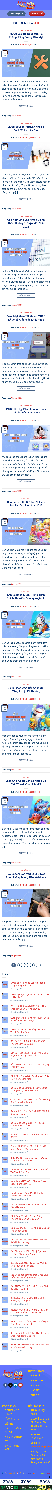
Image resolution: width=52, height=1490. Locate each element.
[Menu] (3, 4)
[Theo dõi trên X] (10, 1385)
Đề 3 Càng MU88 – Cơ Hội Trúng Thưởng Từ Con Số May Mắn (26, 1217)
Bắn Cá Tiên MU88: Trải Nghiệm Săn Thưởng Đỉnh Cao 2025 (26, 503)
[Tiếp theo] (38, 965)
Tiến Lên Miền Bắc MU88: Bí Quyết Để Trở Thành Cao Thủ (28, 1171)
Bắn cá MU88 (26, 499)
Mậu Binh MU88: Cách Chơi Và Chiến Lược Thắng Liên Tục (28, 1182)
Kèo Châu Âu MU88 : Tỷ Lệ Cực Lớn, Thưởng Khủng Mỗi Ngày (28, 1252)
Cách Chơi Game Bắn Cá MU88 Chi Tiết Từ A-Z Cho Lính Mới (26, 782)
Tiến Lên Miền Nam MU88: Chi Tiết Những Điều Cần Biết (27, 1194)
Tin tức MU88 (26, 30)
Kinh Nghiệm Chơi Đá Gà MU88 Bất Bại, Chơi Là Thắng (29, 1112)
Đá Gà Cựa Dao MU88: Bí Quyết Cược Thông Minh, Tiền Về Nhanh (26, 875)
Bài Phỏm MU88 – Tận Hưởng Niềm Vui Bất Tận (30, 1136)
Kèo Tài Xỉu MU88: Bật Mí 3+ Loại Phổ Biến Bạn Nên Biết (29, 1287)
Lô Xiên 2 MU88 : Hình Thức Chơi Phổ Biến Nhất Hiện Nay (28, 1241)
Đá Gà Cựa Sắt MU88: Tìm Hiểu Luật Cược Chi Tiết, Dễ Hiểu (28, 1124)
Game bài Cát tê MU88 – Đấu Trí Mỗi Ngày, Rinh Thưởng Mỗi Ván (28, 1147)
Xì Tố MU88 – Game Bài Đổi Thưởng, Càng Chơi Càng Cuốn (28, 1159)
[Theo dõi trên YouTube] (20, 1385)
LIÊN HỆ (9, 1423)
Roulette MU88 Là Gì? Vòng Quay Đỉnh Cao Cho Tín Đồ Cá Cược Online (29, 1311)
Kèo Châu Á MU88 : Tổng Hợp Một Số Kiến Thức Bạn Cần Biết (28, 1264)
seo (36, 23)
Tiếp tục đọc (26, 106)
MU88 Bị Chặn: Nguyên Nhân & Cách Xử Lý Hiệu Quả (26, 128)
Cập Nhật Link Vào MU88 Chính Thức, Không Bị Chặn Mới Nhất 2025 (26, 223)
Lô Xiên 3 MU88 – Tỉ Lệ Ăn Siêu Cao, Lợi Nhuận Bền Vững (30, 1229)
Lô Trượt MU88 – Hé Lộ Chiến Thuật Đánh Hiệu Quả (28, 1206)
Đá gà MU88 (26, 870)
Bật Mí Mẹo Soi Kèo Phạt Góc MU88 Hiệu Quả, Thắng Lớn (28, 1299)
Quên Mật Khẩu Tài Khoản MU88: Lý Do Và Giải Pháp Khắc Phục (26, 318)
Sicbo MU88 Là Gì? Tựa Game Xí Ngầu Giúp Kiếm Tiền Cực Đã (29, 1322)
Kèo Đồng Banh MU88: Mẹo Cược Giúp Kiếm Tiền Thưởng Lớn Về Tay (29, 1276)
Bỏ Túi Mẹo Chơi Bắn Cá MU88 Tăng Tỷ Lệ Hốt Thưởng (26, 689)
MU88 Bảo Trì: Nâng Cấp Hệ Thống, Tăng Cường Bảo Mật (26, 35)
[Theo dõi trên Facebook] (5, 1385)
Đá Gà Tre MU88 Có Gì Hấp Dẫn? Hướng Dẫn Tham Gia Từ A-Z (30, 1101)
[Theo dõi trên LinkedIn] (15, 1385)
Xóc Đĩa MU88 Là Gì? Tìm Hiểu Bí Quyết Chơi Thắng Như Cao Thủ (29, 1334)
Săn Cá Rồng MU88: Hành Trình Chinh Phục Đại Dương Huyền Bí (26, 596)
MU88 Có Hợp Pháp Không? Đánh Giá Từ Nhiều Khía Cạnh (26, 410)
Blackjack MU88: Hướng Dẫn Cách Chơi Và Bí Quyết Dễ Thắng (29, 1346)
